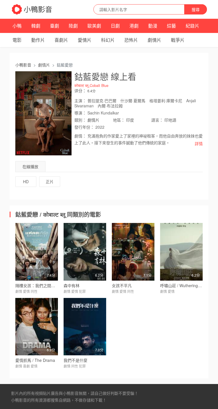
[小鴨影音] (32, 9)
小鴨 (17, 25)
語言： (157, 119)
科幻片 (108, 40)
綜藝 (171, 25)
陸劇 (73, 25)
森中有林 (71, 285)
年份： (84, 127)
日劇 (115, 25)
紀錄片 (192, 25)
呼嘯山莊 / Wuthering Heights (186, 285)
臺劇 (54, 25)
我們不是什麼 (75, 360)
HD (26, 181)
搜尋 (196, 9)
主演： (80, 100)
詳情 (199, 143)
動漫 (152, 25)
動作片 (38, 40)
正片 (50, 181)
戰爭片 (178, 40)
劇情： (80, 136)
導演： (80, 112)
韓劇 (35, 25)
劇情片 (154, 40)
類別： (80, 119)
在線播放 (30, 166)
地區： (119, 119)
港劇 (134, 25)
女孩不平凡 (122, 285)
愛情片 (84, 40)
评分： (80, 90)
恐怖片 (131, 40)
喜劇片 (61, 40)
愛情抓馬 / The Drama (35, 360)
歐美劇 (94, 25)
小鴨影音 (23, 65)
